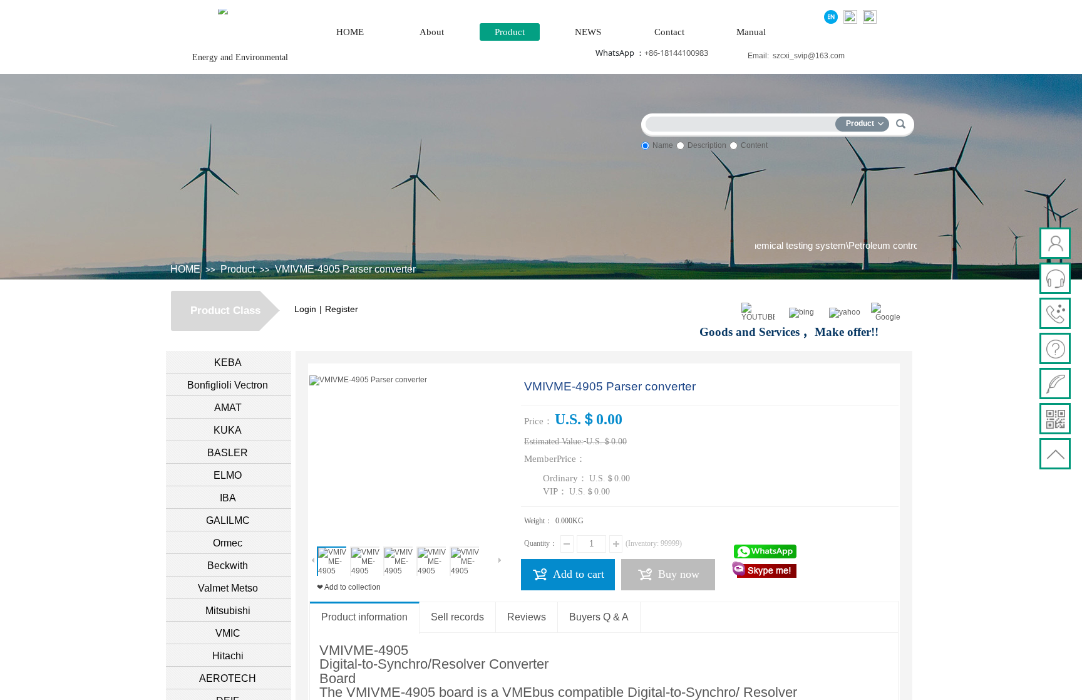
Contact (669, 32)
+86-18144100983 (676, 52)
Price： (538, 421)
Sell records (457, 617)
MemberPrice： (554, 459)
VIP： (555, 491)
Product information (364, 617)
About (432, 32)
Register (341, 309)
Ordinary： (565, 478)
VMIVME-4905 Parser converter (345, 269)
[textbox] (743, 121)
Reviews (526, 617)
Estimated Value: (554, 441)
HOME (350, 32)
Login (305, 309)
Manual (751, 32)
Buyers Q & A (599, 617)
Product (510, 32)
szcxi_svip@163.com (809, 55)
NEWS (588, 32)
